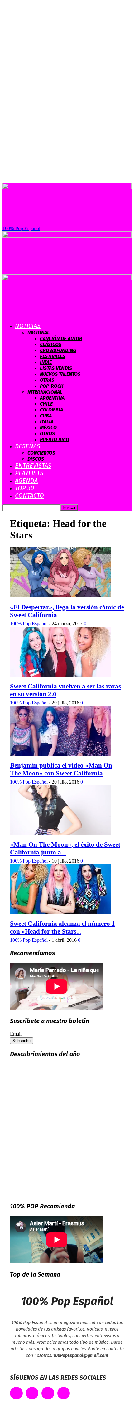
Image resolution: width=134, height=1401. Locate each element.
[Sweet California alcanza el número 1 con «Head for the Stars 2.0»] (60, 912)
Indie (46, 362)
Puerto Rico (54, 439)
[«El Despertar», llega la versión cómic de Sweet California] (60, 595)
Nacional (38, 332)
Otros (47, 433)
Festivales (52, 356)
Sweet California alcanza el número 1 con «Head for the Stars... (62, 927)
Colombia (51, 410)
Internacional (44, 392)
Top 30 (24, 488)
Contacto (29, 495)
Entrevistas (33, 465)
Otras (47, 380)
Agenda (26, 480)
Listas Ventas (56, 368)
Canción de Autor (61, 338)
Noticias (28, 326)
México (48, 428)
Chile (46, 404)
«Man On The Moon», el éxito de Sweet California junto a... (65, 848)
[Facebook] (16, 1393)
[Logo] (67, 236)
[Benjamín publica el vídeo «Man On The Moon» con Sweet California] (60, 754)
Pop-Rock (51, 386)
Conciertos (41, 453)
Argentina (52, 398)
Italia (46, 422)
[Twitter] (32, 1393)
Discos (35, 459)
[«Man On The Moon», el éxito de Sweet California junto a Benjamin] (60, 833)
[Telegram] (63, 1393)
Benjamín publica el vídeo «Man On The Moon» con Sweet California (61, 769)
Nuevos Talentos (60, 374)
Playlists (29, 473)
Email (16, 1033)
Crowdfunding (58, 350)
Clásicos (50, 344)
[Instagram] (47, 1393)
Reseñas (27, 446)
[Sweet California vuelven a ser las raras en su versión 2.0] (60, 675)
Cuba (46, 416)
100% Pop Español (29, 623)
